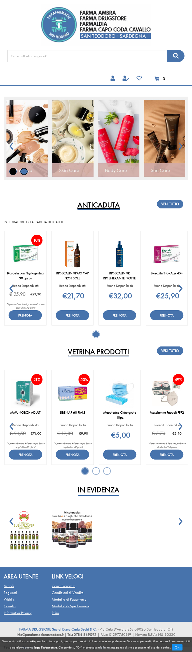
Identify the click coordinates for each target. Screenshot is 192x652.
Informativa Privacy (18, 612)
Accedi (9, 585)
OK (177, 647)
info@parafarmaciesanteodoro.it (40, 634)
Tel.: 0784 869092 (83, 634)
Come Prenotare (63, 585)
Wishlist (9, 599)
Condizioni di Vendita (68, 592)
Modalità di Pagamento (69, 599)
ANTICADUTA (99, 205)
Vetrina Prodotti (98, 352)
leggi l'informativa (45, 647)
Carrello (10, 606)
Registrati (10, 592)
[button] (11, 144)
